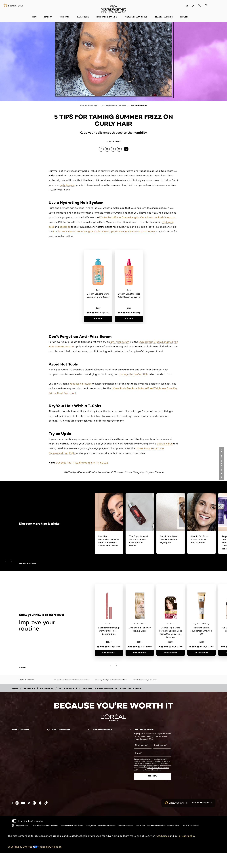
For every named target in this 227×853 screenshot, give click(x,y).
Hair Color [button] (83, 17)
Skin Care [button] (64, 17)
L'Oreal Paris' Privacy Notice (158, 768)
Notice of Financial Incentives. (149, 770)
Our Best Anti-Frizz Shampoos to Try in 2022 (82, 462)
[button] (2, 326)
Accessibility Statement (107, 825)
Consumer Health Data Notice (71, 825)
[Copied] (113, 149)
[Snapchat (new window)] (40, 803)
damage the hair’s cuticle (133, 374)
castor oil (64, 226)
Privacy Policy (90, 825)
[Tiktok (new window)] (46, 803)
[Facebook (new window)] (12, 803)
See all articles (27, 563)
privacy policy (187, 835)
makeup (23, 667)
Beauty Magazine (88, 105)
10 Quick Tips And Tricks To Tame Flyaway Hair (71, 680)
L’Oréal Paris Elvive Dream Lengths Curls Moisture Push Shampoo (137, 217)
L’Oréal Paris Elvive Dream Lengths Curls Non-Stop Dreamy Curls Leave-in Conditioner (104, 231)
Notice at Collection (49, 846)
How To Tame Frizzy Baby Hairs (145, 680)
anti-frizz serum (119, 341)
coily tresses (67, 185)
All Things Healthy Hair (114, 105)
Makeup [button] (48, 17)
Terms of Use (140, 825)
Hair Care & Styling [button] (107, 17)
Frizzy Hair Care (139, 105)
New (34, 17)
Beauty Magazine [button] (164, 17)
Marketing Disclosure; (145, 765)
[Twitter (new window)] (28, 803)
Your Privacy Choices (20, 846)
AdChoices (162, 835)
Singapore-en (22, 825)
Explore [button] (184, 17)
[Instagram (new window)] (17, 803)
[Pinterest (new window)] (34, 803)
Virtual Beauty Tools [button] (136, 17)
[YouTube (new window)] (23, 803)
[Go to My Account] (199, 5)
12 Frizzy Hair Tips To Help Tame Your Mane (111, 680)
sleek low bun (164, 443)
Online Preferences (125, 825)
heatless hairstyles (80, 383)
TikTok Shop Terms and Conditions (45, 825)
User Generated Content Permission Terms (163, 825)
